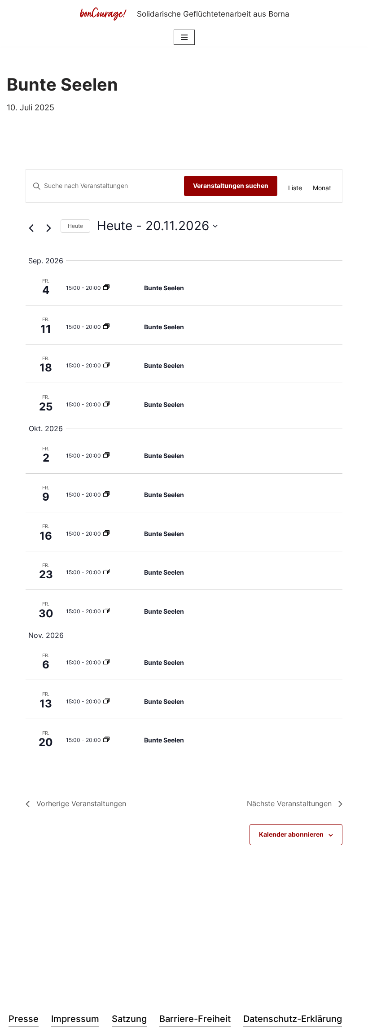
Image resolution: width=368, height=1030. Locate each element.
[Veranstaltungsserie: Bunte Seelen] (106, 287)
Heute (75, 226)
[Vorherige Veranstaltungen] (31, 228)
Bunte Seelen (164, 288)
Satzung (129, 1018)
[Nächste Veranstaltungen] (48, 228)
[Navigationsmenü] (184, 37)
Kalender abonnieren (291, 834)
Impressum (75, 1018)
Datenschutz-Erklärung (292, 1018)
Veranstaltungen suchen (230, 185)
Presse (24, 1018)
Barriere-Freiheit (195, 1018)
